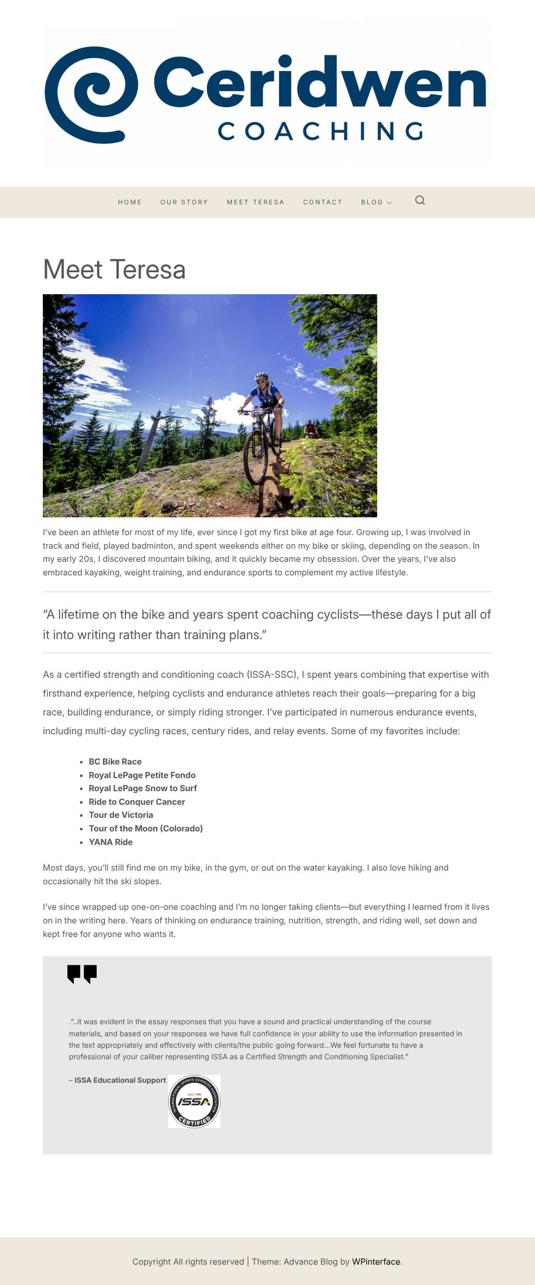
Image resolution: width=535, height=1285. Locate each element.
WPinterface (376, 1261)
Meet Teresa (256, 202)
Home (130, 202)
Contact (323, 202)
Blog (372, 202)
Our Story (184, 202)
